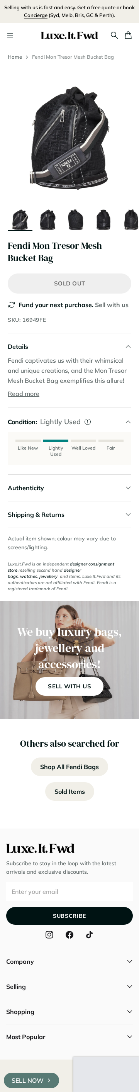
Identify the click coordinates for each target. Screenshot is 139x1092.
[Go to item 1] (20, 217)
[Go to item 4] (103, 217)
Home (15, 57)
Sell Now (28, 1080)
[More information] (88, 422)
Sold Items (69, 791)
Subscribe (69, 915)
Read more (23, 393)
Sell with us (112, 305)
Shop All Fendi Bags (69, 767)
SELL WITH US (69, 686)
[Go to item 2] (48, 217)
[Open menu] (10, 35)
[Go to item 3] (75, 217)
